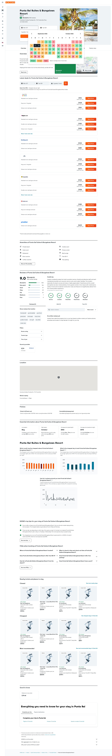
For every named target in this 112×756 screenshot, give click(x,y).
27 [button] (31, 56)
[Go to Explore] (3, 30)
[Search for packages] (3, 16)
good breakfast (31, 313)
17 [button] (46, 49)
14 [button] (35, 49)
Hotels (27, 752)
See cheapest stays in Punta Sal (89, 615)
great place (23, 316)
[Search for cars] (3, 13)
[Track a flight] (3, 33)
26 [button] (53, 53)
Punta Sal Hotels (52, 752)
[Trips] (3, 38)
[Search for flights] (3, 7)
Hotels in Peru (45, 752)
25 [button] (50, 53)
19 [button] (53, 49)
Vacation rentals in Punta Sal (77, 721)
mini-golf (32, 319)
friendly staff (23, 313)
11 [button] (49, 45)
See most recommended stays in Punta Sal (87, 648)
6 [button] (31, 45)
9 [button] (42, 45)
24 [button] (46, 53)
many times (37, 316)
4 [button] (58, 45)
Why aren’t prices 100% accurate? (30, 744)
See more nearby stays (92, 583)
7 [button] (35, 45)
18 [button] (49, 49)
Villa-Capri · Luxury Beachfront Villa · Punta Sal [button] (49, 602)
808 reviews (32, 17)
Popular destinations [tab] (39, 712)
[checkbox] (27, 349)
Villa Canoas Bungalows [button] (85, 635)
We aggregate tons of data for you (30, 742)
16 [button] (42, 49)
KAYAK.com (22, 752)
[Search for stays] (3, 10)
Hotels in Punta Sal (51, 721)
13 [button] (31, 49)
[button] (2, 2)
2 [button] (42, 42)
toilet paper (30, 316)
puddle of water (24, 319)
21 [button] (35, 53)
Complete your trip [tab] (27, 712)
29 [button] (39, 56)
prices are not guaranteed (50, 734)
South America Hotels (35, 752)
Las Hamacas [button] (82, 603)
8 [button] (73, 45)
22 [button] (39, 53)
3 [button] (46, 42)
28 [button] (35, 56)
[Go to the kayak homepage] (10, 2)
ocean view (23, 323)
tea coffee (38, 319)
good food (39, 313)
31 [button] (80, 56)
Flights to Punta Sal (27, 721)
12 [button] (53, 45)
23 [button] (42, 53)
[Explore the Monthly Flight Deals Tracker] (3, 27)
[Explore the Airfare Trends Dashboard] (3, 24)
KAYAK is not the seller (27, 739)
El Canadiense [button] (62, 603)
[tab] (33, 304)
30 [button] (42, 56)
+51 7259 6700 (24, 22)
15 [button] (38, 49)
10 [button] (46, 45)
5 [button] (53, 42)
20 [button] (31, 53)
